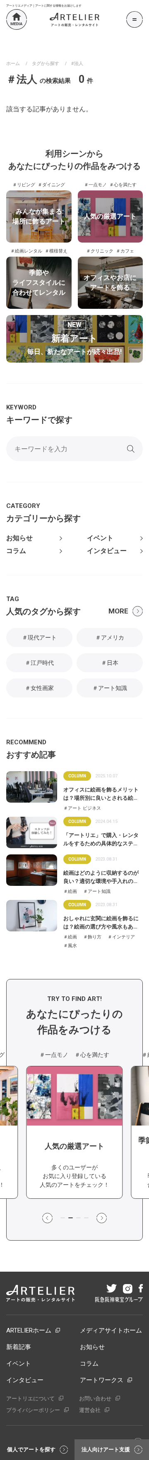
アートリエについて (30, 1398)
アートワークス (101, 1380)
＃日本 (109, 662)
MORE (118, 611)
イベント (100, 538)
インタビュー (107, 551)
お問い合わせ (95, 1398)
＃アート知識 (109, 688)
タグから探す (45, 63)
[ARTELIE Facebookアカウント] (140, 1289)
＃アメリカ (109, 637)
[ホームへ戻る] (16, 19)
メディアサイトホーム (111, 1330)
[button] (47, 1218)
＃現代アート (39, 637)
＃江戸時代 (39, 662)
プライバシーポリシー (33, 1410)
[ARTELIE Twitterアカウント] (110, 1289)
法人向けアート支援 (106, 1449)
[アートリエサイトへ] (74, 19)
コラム (16, 551)
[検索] (131, 448)
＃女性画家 (39, 688)
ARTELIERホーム (28, 1330)
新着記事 (18, 1347)
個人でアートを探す (31, 1449)
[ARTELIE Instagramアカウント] (127, 1289)
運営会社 (90, 1410)
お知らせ (19, 538)
